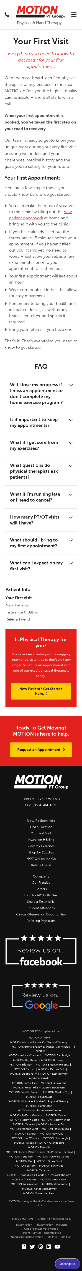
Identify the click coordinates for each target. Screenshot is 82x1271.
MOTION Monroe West (24, 1128)
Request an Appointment (39, 749)
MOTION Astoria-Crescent (24, 1055)
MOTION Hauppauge (39, 1096)
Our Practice (41, 883)
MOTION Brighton (21, 1064)
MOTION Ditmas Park (51, 1069)
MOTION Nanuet (25, 1133)
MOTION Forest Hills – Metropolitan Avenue (39, 1083)
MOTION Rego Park (21, 1156)
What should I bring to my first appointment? (34, 543)
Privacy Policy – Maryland (51, 1224)
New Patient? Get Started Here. (41, 691)
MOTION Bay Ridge (25, 1060)
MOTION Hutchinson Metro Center (39, 1110)
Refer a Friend (17, 619)
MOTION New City (51, 1133)
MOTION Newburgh (55, 1138)
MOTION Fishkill (39, 1078)
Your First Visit (18, 598)
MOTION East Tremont (54, 1073)
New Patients (17, 605)
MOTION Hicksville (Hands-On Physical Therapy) (39, 1101)
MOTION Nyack (24, 1142)
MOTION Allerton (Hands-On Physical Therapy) (39, 1042)
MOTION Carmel (24, 1069)
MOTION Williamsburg (24, 1184)
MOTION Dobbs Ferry (23, 1073)
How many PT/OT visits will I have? (34, 520)
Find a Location (41, 827)
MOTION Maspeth (57, 1115)
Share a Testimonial (41, 902)
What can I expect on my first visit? (36, 565)
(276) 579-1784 (48, 799)
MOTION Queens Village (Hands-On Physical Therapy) (39, 1152)
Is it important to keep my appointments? (34, 422)
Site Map (66, 1237)
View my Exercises (41, 846)
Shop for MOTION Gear (41, 895)
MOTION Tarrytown (39, 1170)
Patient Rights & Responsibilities (41, 1232)
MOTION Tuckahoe (24, 1179)
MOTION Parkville (39, 1147)
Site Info (52, 1237)
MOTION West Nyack (53, 1179)
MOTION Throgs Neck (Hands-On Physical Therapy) (39, 1175)
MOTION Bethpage (53, 1060)
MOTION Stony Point (49, 1161)
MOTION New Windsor (25, 1138)
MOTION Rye (24, 1161)
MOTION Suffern (25, 1165)
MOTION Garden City (56, 1092)
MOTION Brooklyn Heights (52, 1064)
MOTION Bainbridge (57, 1055)
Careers (41, 889)
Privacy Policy (23, 1224)
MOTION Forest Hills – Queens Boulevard (39, 1087)
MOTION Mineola (24, 1124)
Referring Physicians (41, 921)
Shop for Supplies (41, 852)
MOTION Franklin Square (24, 1092)
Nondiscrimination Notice (27, 1237)
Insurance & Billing (21, 612)
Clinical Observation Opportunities (41, 914)
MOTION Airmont (39, 1037)
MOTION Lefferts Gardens (26, 1115)
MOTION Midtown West (55, 1119)
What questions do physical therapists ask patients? (34, 471)
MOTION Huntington (39, 1106)
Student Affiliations (41, 908)
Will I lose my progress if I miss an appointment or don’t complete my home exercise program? (36, 393)
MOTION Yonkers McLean (39, 1193)
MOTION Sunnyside (51, 1165)
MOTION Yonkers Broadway (39, 1188)
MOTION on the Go (41, 859)
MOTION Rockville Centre (53, 1156)
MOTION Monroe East (51, 1124)
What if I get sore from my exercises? (34, 445)
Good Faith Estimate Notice (41, 1228)
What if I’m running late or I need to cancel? (35, 497)
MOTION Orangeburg (50, 1142)
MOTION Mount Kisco (55, 1128)
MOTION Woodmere (55, 1184)
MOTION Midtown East (22, 1119)
